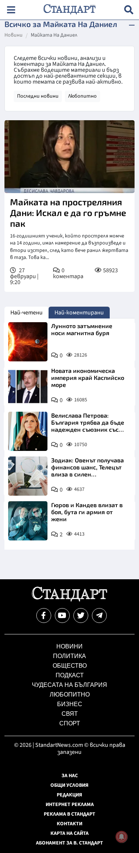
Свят (70, 714)
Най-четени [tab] (26, 313)
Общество (70, 665)
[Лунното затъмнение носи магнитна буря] (27, 341)
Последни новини (38, 96)
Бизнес (69, 704)
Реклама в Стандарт (69, 814)
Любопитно (82, 96)
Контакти (69, 823)
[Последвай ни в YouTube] (62, 615)
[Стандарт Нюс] (69, 600)
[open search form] (129, 10)
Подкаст (70, 675)
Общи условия (69, 785)
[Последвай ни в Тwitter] (80, 615)
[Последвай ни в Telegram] (99, 615)
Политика (69, 656)
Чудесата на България (69, 685)
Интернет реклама (70, 804)
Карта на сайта (69, 833)
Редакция (69, 795)
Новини (13, 35)
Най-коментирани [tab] (79, 313)
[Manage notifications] (122, 837)
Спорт (69, 723)
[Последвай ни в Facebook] (43, 615)
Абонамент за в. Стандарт (69, 843)
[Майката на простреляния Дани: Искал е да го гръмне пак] (69, 156)
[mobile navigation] (10, 9)
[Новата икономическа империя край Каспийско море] (27, 386)
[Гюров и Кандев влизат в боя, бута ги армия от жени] (27, 520)
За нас (70, 775)
